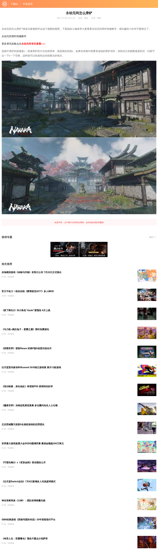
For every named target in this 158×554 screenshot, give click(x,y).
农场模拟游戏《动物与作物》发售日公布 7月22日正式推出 (32, 272)
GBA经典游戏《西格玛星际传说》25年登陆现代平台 (28, 519)
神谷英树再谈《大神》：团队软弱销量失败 (23, 500)
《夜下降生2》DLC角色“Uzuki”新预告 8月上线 (26, 310)
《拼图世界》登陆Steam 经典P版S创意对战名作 (27, 348)
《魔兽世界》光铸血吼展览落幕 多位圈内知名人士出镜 (30, 405)
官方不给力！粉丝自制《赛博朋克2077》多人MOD (28, 291)
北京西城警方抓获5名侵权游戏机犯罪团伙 (23, 424)
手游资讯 (10, 277)
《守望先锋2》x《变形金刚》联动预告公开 (24, 462)
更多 (151, 236)
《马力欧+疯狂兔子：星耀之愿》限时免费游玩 (25, 329)
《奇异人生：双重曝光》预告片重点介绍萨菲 (25, 538)
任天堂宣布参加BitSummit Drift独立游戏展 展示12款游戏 (31, 367)
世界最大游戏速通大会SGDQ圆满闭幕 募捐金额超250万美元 (33, 443)
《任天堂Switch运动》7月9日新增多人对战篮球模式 (29, 481)
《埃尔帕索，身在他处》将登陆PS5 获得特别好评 (27, 386)
